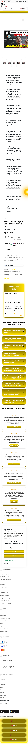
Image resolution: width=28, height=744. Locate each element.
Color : (7, 249)
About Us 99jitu (4, 574)
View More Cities (5, 700)
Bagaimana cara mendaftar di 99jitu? (14, 331)
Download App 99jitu (6, 613)
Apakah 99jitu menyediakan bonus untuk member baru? (13, 384)
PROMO (15, 721)
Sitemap (2, 584)
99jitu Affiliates (4, 631)
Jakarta (2, 698)
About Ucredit (4, 629)
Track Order (3, 587)
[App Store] (4, 712)
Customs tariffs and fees (7, 590)
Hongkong (3, 679)
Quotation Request (5, 579)
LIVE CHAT (15, 739)
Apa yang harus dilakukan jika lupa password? (13, 362)
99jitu (7, 73)
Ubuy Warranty (4, 600)
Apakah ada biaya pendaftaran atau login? (12, 354)
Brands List (3, 615)
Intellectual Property (6, 582)
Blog (1, 623)
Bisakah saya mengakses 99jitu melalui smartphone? (12, 369)
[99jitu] (7, 6)
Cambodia (3, 695)
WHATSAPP (15, 734)
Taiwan (2, 690)
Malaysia (2, 684)
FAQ (1, 626)
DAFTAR (21, 11)
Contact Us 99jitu (5, 577)
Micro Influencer (4, 595)
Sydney (2, 687)
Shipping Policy (4, 592)
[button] (23, 20)
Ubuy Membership (5, 598)
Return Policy (3, 621)
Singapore (3, 682)
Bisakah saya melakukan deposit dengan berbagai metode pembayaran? (12, 393)
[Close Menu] (1, 6)
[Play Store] (14, 712)
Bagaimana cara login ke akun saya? (13, 346)
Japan (2, 692)
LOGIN (7, 11)
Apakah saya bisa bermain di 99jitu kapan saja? (13, 401)
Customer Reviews (5, 618)
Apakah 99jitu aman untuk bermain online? (12, 339)
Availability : (7, 244)
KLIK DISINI (6, 278)
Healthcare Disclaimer (6, 603)
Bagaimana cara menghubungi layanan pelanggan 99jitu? (14, 377)
